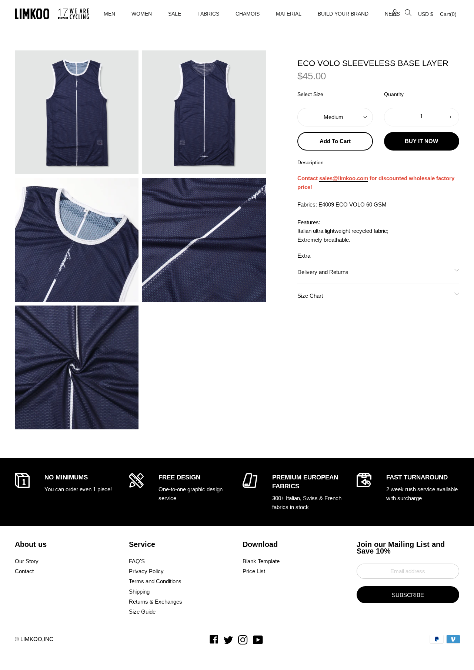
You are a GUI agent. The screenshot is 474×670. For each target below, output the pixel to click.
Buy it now (421, 141)
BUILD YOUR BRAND (343, 14)
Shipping (139, 591)
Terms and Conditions (155, 581)
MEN (109, 14)
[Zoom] (76, 112)
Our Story (27, 561)
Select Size (310, 94)
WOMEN (141, 14)
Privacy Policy (146, 571)
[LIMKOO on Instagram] (243, 641)
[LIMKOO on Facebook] (215, 641)
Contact (24, 571)
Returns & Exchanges (155, 601)
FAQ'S (137, 561)
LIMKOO (31, 639)
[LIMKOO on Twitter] (229, 641)
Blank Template (261, 561)
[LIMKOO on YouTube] (258, 641)
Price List (254, 571)
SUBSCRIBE (408, 595)
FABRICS (208, 14)
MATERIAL (288, 14)
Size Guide (142, 611)
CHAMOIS (248, 14)
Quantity (394, 94)
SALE (174, 14)
